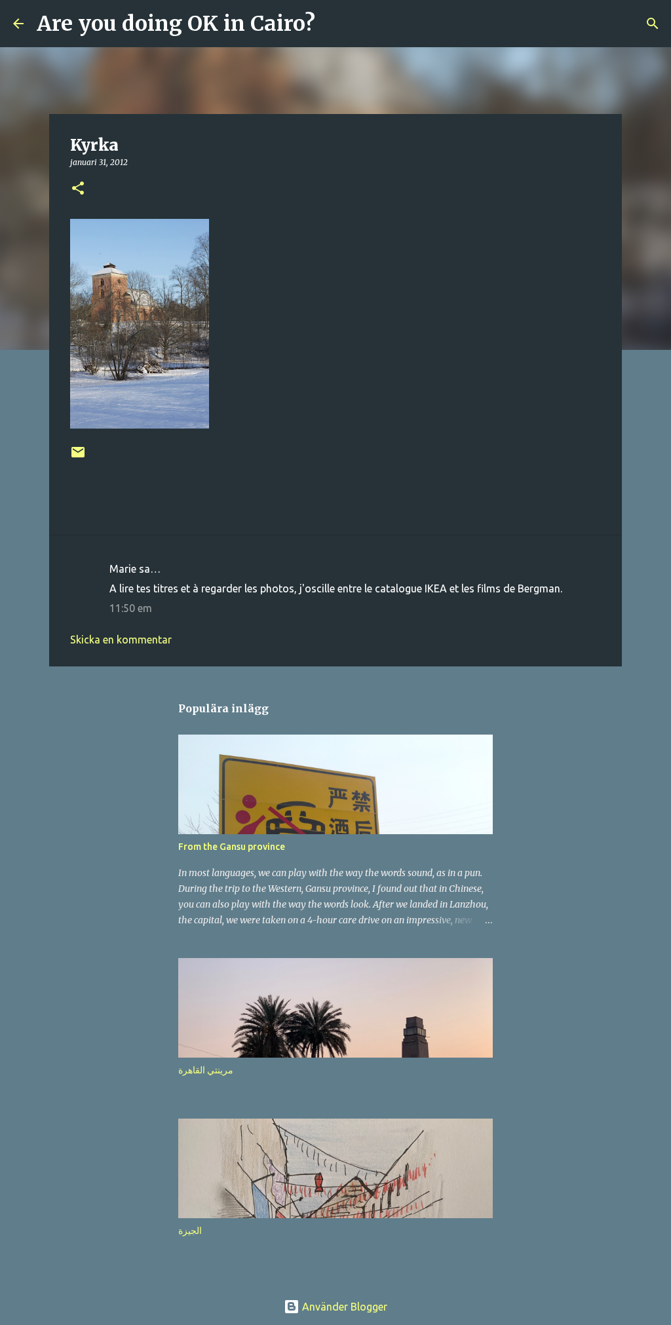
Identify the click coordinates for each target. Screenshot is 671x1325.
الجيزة (190, 1230)
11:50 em (130, 608)
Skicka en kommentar (121, 639)
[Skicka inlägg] (78, 457)
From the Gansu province (231, 846)
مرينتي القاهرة (205, 1070)
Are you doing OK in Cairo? (176, 23)
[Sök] (333, 23)
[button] (78, 189)
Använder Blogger (343, 1307)
